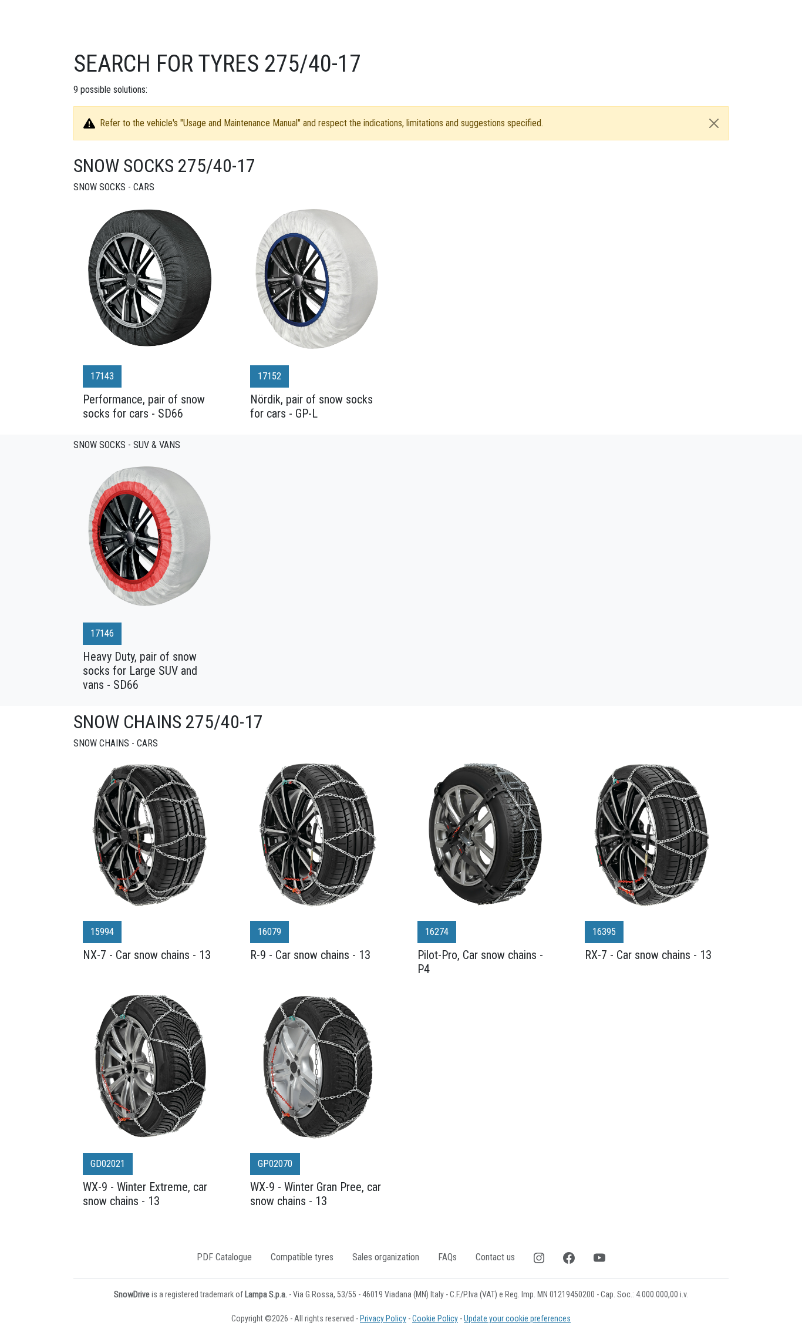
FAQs (447, 1257)
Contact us (495, 1257)
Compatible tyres (302, 1257)
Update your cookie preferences (517, 1318)
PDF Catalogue (224, 1257)
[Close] (714, 123)
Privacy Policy (383, 1318)
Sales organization (385, 1257)
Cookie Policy (435, 1318)
